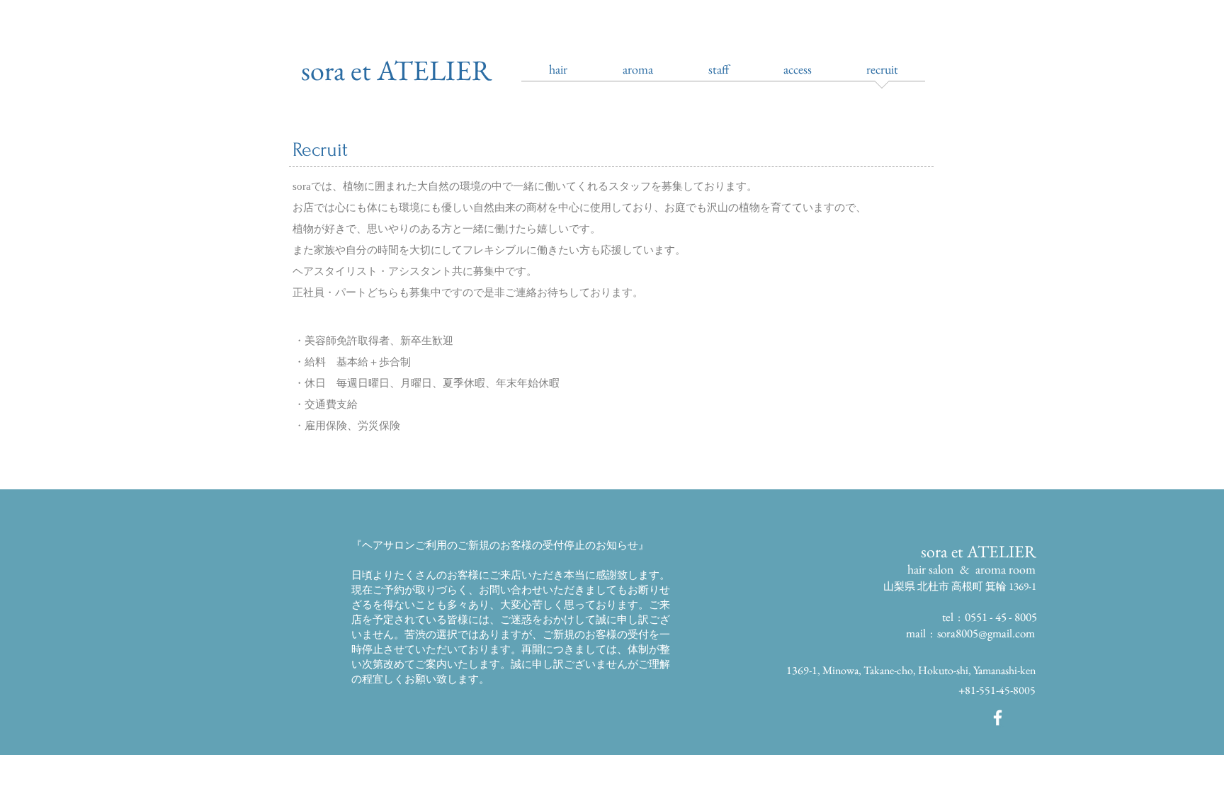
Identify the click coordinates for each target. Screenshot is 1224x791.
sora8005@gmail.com (986, 633)
